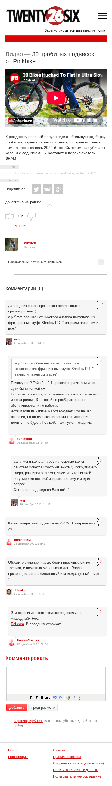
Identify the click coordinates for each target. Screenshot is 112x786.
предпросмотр (43, 707)
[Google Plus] (58, 189)
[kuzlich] (11, 250)
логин (101, 30)
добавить (16, 707)
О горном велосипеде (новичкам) (78, 763)
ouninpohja (25, 438)
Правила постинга (67, 757)
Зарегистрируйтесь (60, 30)
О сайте (59, 750)
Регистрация (18, 757)
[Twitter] (36, 189)
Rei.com (17, 624)
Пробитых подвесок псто (36, 173)
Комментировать (26, 658)
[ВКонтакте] (47, 189)
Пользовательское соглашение (77, 776)
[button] (31, 697)
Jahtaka (19, 590)
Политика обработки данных (75, 770)
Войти (13, 750)
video (80, 173)
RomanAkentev (28, 640)
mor (17, 339)
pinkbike (67, 173)
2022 (92, 173)
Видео (14, 54)
